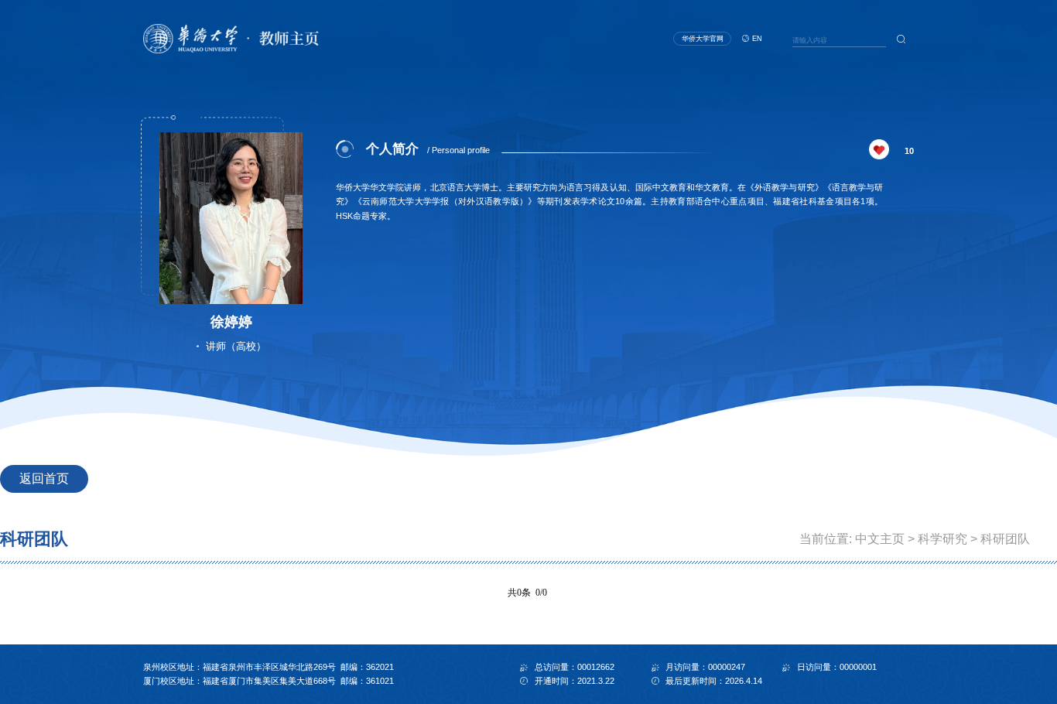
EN (757, 39)
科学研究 (942, 538)
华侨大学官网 (702, 39)
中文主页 (880, 538)
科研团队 (1005, 538)
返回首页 (44, 478)
